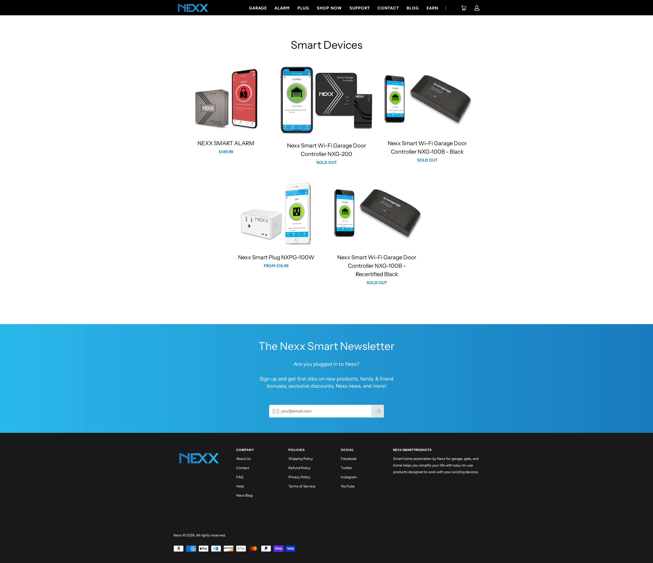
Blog (413, 8)
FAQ (239, 477)
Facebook (349, 459)
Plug (303, 8)
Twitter (346, 468)
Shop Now (329, 8)
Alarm (282, 8)
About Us (243, 459)
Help (240, 486)
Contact (388, 8)
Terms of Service (302, 486)
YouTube (348, 486)
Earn (432, 8)
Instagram (349, 477)
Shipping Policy (300, 459)
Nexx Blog (244, 495)
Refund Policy (299, 468)
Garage (258, 8)
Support (359, 8)
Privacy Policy (299, 477)
